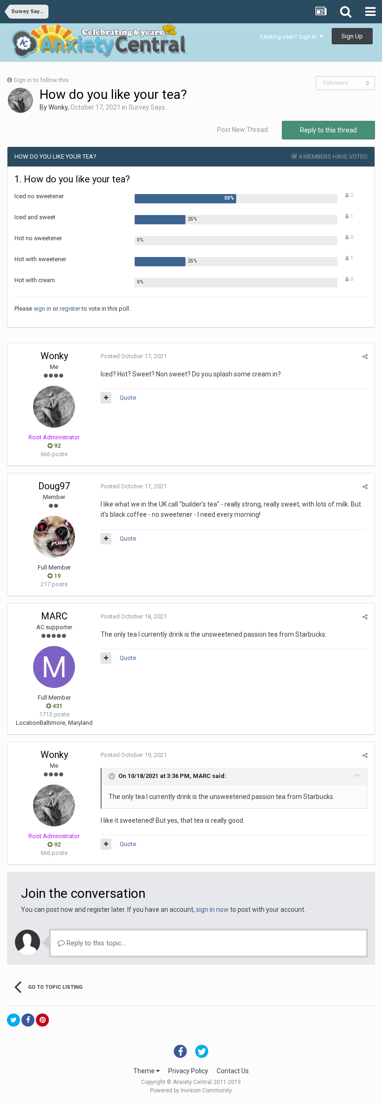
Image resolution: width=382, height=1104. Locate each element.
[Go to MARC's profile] (54, 667)
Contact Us (233, 1071)
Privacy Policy (188, 1071)
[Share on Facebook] (27, 1020)
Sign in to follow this (41, 79)
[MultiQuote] (106, 397)
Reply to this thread (328, 130)
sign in (42, 308)
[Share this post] (365, 356)
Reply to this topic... (95, 943)
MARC (54, 616)
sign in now (212, 909)
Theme (144, 1071)
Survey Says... (149, 107)
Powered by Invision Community (191, 1090)
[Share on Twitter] (13, 1020)
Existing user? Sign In (290, 36)
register (70, 308)
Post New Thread (242, 129)
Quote (128, 397)
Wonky (58, 107)
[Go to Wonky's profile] (20, 100)
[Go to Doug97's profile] (54, 537)
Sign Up (352, 36)
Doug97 (54, 486)
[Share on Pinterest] (42, 1020)
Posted (134, 356)
